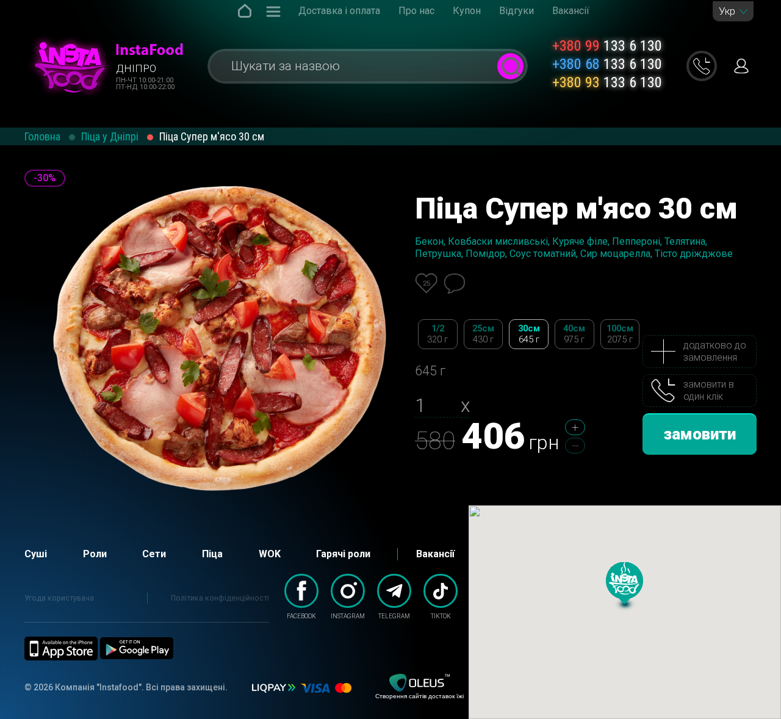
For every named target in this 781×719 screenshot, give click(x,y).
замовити (700, 434)
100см (619, 334)
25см (483, 334)
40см (574, 334)
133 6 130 (607, 45)
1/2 (437, 334)
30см (529, 334)
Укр (727, 11)
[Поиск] (510, 66)
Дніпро (136, 68)
